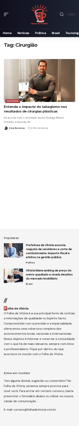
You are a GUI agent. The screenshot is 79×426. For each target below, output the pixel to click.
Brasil (29, 283)
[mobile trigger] (7, 14)
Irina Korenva (17, 128)
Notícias (12, 101)
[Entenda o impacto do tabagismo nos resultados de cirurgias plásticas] (39, 80)
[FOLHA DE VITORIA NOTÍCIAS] (39, 14)
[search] (61, 14)
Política (30, 262)
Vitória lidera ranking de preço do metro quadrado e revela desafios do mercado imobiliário (49, 274)
